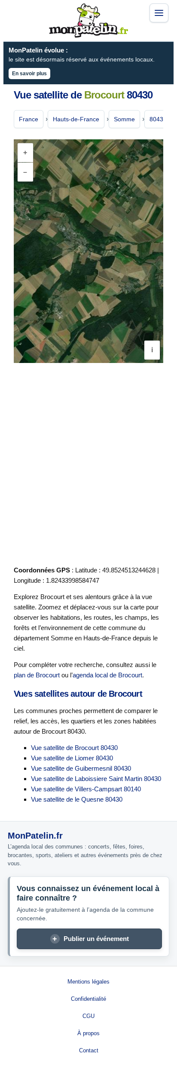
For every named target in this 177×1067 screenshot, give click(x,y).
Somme (124, 119)
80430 (158, 119)
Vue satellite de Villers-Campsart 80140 (86, 789)
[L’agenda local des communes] (88, 20)
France (28, 119)
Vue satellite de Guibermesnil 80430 (81, 768)
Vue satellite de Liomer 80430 (72, 758)
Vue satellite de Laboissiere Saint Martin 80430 (96, 778)
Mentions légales (88, 981)
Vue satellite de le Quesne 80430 (76, 799)
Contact (88, 1050)
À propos (88, 1033)
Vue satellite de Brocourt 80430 (74, 747)
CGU (88, 1016)
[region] (88, 251)
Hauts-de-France (76, 119)
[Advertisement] (88, 462)
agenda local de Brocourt (107, 675)
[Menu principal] (159, 12)
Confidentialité (88, 999)
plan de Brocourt (37, 675)
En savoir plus (29, 74)
